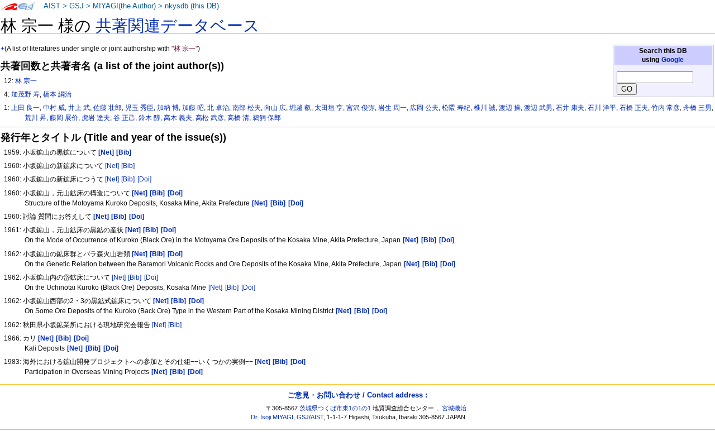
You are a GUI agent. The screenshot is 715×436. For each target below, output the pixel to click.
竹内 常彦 (665, 108)
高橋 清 (238, 118)
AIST (52, 6)
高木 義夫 (178, 118)
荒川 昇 (35, 118)
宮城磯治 (454, 408)
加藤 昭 (193, 108)
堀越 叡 (300, 108)
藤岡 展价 (64, 118)
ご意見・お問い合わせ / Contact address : (357, 395)
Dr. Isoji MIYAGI (272, 417)
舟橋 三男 (697, 108)
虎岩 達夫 (96, 118)
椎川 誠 (484, 108)
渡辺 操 (510, 108)
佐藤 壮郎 (107, 108)
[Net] (112, 166)
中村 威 (54, 108)
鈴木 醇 (149, 118)
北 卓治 (218, 108)
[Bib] (128, 166)
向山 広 (275, 108)
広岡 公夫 (424, 108)
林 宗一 (26, 81)
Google (672, 60)
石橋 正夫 (633, 108)
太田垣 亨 (328, 108)
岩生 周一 (392, 108)
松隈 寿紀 (456, 108)
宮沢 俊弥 (360, 108)
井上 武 (79, 108)
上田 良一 (25, 108)
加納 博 (168, 108)
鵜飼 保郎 (266, 118)
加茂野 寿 (25, 94)
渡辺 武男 (538, 108)
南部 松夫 (246, 108)
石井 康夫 (570, 108)
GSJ (76, 6)
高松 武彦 (210, 118)
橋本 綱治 (57, 94)
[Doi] (144, 179)
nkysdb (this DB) (192, 6)
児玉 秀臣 (139, 108)
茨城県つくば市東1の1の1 (335, 408)
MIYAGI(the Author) (124, 6)
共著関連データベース (178, 26)
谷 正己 (124, 118)
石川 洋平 (602, 108)
